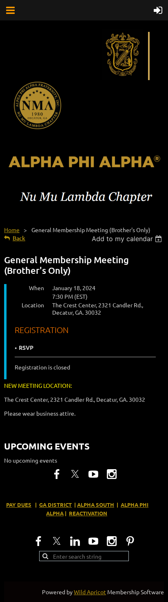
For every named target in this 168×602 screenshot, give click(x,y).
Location (33, 305)
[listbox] (128, 239)
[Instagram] (111, 474)
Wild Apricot (90, 591)
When (36, 287)
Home (12, 229)
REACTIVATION (88, 513)
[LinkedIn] (75, 541)
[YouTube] (93, 474)
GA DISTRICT (55, 504)
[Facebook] (56, 474)
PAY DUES (18, 504)
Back (19, 238)
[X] (75, 474)
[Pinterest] (130, 541)
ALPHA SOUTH (95, 504)
